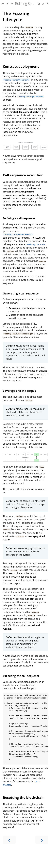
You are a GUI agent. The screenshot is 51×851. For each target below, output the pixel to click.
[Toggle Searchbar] (12, 3)
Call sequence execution (23, 175)
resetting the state (35, 244)
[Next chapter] (41, 840)
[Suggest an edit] (47, 3)
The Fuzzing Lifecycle (16, 16)
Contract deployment (21, 66)
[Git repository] (43, 3)
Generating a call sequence (21, 293)
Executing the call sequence (21, 676)
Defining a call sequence (19, 218)
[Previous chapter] (9, 840)
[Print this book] (39, 3)
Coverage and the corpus (19, 390)
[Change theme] (7, 3)
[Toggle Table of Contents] (3, 3)
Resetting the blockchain (24, 797)
